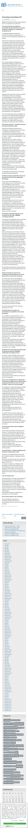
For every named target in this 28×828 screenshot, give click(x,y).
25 (7, 801)
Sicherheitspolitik (8, 772)
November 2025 (8, 558)
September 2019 (8, 673)
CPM (5, 731)
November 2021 (8, 632)
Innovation (19, 740)
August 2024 (7, 581)
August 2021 (7, 637)
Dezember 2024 (8, 575)
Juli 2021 (6, 639)
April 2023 (7, 606)
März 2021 (7, 645)
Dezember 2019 (8, 668)
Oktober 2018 (7, 690)
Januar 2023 (7, 610)
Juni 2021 (7, 640)
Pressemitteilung (10, 762)
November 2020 (8, 651)
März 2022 (7, 626)
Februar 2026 (7, 553)
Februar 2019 (7, 684)
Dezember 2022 (8, 612)
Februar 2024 (7, 590)
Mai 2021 (6, 642)
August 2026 (7, 544)
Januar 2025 (7, 573)
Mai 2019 (6, 679)
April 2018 (7, 698)
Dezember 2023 (8, 593)
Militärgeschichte (11, 752)
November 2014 (8, 704)
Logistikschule (13, 749)
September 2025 (8, 561)
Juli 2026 (6, 545)
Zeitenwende (16, 782)
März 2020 (7, 663)
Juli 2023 (6, 601)
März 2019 (7, 682)
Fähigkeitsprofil (6, 737)
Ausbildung (7, 720)
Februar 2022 (7, 628)
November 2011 (8, 709)
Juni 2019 (7, 677)
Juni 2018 (7, 695)
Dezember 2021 (8, 631)
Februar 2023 (7, 609)
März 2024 (7, 589)
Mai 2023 (6, 604)
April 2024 (7, 587)
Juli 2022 (6, 620)
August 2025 (7, 562)
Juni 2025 (7, 565)
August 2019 (7, 674)
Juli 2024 (6, 582)
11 (7, 798)
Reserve (19, 762)
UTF (4, 778)
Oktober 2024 (7, 578)
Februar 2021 (7, 646)
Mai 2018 (6, 696)
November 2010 (8, 710)
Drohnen (17, 731)
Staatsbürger (17, 772)
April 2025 (7, 568)
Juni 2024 (7, 584)
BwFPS (20, 727)
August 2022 (7, 618)
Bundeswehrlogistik (10, 728)
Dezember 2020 (8, 649)
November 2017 (8, 699)
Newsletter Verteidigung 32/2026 (12, 533)
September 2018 (8, 691)
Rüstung (19, 766)
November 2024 (8, 576)
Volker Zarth (14, 19)
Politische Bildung (7, 758)
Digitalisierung (11, 731)
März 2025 (7, 570)
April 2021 (7, 643)
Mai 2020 (6, 660)
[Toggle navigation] (3, 10)
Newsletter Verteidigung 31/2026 (12, 535)
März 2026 (7, 551)
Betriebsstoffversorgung (16, 720)
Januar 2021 (7, 648)
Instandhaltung (6, 742)
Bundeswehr (18, 724)
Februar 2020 (7, 665)
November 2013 (8, 705)
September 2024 (8, 579)
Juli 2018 (6, 693)
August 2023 (7, 600)
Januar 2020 (7, 667)
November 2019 (8, 670)
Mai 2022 (6, 623)
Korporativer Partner (9, 746)
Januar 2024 (7, 592)
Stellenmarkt (6, 775)
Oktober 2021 (7, 634)
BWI (23, 727)
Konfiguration (22, 820)
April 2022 (7, 624)
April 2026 (7, 550)
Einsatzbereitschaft (9, 734)
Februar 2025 (7, 572)
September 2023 (8, 598)
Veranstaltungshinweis (13, 779)
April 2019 (7, 681)
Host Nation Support (13, 737)
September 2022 (8, 617)
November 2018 (8, 688)
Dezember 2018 (8, 687)
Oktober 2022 (7, 615)
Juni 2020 (7, 659)
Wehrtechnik (8, 782)
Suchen (23, 518)
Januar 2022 (7, 629)
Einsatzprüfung (20, 734)
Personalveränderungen (11, 756)
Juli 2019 (6, 676)
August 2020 (7, 656)
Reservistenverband (7, 766)
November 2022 (8, 614)
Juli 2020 (6, 657)
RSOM (14, 766)
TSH (22, 775)
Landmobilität (19, 746)
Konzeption (13, 742)
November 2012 (8, 707)
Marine (5, 752)
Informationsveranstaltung (11, 20)
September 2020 (8, 654)
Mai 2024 (6, 586)
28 (16, 801)
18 (7, 800)
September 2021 (8, 635)
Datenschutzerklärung (19, 815)
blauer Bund (5, 20)
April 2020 (7, 662)
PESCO (21, 755)
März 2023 (7, 607)
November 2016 (8, 701)
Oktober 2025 (7, 559)
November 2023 (8, 595)
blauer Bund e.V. (6, 506)
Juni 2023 (7, 603)
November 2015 (8, 702)
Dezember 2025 (8, 556)
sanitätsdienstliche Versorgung (10, 769)
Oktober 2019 (7, 671)
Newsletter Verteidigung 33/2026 (12, 529)
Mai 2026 (6, 548)
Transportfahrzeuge (15, 775)
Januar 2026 (7, 554)
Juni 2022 (7, 621)
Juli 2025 (6, 564)
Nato (16, 752)
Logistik (6, 749)
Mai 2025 (6, 567)
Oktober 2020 (7, 653)
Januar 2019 (7, 685)
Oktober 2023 (7, 596)
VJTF (22, 778)
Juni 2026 (7, 547)
